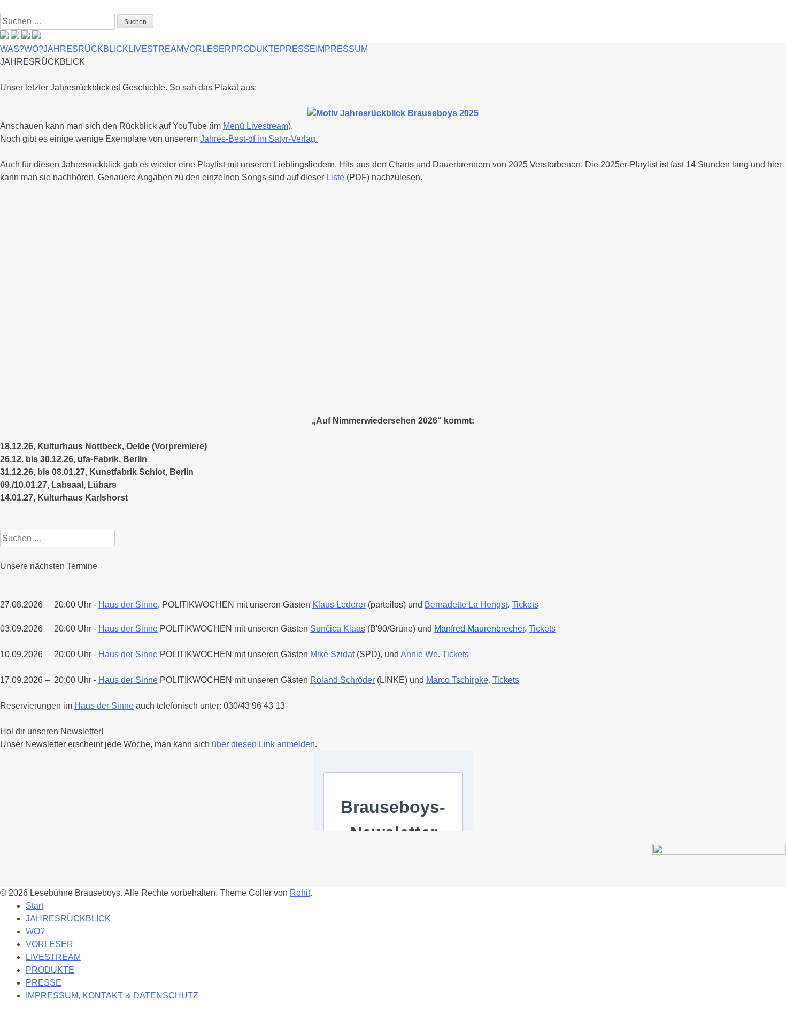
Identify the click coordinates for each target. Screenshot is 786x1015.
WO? (33, 48)
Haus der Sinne (128, 628)
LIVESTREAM (155, 48)
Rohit (300, 892)
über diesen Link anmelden (263, 744)
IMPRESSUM (341, 48)
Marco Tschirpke (457, 680)
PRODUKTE (255, 48)
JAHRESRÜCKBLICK (85, 48)
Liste (335, 177)
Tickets (525, 604)
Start (34, 905)
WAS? (12, 48)
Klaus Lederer (339, 604)
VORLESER (207, 48)
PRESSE (297, 48)
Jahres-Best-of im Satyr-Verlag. (259, 138)
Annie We (419, 654)
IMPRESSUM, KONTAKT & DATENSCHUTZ (112, 995)
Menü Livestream (255, 125)
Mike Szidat (332, 654)
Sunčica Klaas (337, 628)
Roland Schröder (342, 680)
